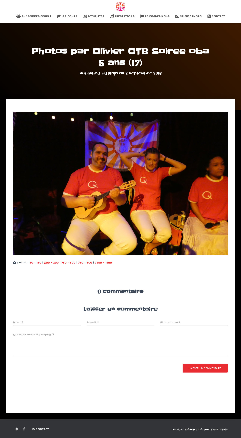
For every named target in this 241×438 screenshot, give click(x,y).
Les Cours (69, 16)
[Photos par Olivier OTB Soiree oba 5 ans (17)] (120, 183)
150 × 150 (34, 262)
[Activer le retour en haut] (233, 430)
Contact (218, 16)
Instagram (16, 429)
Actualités (96, 16)
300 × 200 (51, 262)
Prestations (124, 16)
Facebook (24, 429)
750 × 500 (68, 262)
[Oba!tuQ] (120, 6)
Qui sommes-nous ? (36, 16)
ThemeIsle (219, 429)
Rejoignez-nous (157, 16)
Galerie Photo (191, 16)
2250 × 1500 (103, 262)
